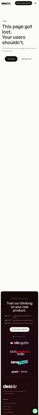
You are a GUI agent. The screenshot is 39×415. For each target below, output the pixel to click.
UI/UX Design (7, 406)
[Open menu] (35, 3)
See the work (26, 59)
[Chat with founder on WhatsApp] (35, 411)
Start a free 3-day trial (24, 3)
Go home (11, 59)
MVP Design (6, 409)
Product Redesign (8, 412)
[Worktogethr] (19, 343)
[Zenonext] (19, 362)
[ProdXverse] (19, 371)
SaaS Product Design (9, 403)
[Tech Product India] (19, 352)
